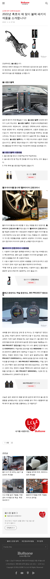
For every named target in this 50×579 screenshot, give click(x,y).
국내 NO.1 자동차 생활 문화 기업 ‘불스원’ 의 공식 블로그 (19, 522)
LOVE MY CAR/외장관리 (11, 11)
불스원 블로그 (11, 513)
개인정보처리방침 (28, 541)
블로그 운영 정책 (13, 541)
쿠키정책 (40, 541)
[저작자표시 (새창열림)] (12, 443)
